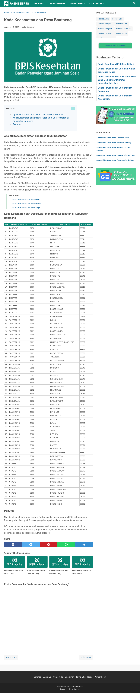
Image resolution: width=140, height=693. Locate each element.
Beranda (37, 677)
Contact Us (58, 677)
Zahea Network (74, 689)
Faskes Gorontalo (123, 29)
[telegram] (84, 544)
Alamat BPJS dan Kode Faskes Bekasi (112, 138)
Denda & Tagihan (57, 3)
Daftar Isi (10, 108)
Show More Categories (115, 46)
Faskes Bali (117, 19)
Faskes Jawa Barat (106, 38)
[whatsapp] (66, 544)
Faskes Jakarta (104, 33)
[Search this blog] (134, 3)
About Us (47, 677)
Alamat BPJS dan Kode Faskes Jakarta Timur (116, 155)
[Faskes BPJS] (16, 3)
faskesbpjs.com (77, 687)
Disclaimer (69, 677)
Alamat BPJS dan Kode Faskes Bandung (113, 143)
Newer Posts (11, 657)
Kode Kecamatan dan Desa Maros (26, 203)
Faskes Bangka (104, 24)
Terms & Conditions (84, 677)
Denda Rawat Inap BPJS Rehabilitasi (116, 64)
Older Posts (86, 657)
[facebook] (13, 544)
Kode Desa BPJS (97, 3)
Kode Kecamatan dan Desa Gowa (26, 199)
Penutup (17, 124)
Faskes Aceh (103, 19)
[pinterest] (48, 544)
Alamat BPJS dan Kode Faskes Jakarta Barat (115, 160)
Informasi (39, 3)
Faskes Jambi (121, 33)
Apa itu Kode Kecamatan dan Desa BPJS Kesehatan (38, 114)
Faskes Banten (121, 24)
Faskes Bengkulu (105, 29)
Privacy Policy (100, 677)
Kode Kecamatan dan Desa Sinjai (26, 207)
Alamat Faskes (77, 3)
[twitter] (31, 544)
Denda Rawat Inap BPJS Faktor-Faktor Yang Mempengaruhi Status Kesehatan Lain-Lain (117, 79)
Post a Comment (28, 27)
